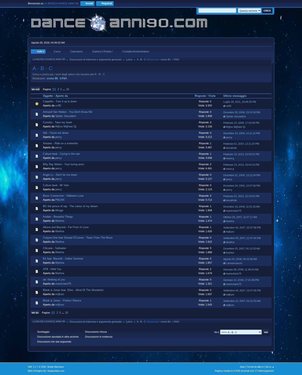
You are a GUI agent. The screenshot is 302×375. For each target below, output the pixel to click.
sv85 (58, 105)
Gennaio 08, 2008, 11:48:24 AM (240, 269)
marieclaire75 (233, 210)
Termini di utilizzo (255, 367)
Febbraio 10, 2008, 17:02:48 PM (241, 122)
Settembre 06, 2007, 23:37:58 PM (242, 227)
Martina (59, 220)
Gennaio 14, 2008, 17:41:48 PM (241, 280)
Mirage (59, 210)
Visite (212, 95)
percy (58, 136)
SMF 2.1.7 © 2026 (37, 367)
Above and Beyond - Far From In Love (66, 227)
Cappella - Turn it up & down (60, 101)
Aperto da (61, 95)
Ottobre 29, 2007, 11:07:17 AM (240, 217)
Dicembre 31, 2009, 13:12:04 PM (241, 175)
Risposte (200, 95)
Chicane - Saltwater (54, 248)
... (64, 89)
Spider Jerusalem (65, 116)
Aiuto (242, 367)
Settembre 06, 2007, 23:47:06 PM (242, 290)
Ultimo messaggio (235, 95)
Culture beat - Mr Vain (56, 185)
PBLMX (60, 199)
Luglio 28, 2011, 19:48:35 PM (239, 101)
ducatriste (231, 148)
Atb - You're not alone (55, 132)
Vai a (216, 332)
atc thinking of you (54, 279)
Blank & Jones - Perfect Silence (62, 300)
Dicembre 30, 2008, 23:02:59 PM (241, 112)
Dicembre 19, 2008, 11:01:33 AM (241, 206)
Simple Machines (55, 367)
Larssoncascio (234, 263)
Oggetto (48, 95)
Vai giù (35, 89)
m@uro (230, 231)
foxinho (230, 221)
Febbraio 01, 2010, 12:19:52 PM (241, 196)
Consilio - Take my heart (57, 122)
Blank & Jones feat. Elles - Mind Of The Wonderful (73, 290)
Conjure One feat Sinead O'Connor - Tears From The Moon (78, 237)
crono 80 (166, 59)
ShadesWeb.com (55, 371)
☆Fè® (175, 59)
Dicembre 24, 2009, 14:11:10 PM (241, 133)
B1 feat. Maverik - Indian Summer (63, 258)
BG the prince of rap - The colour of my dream (70, 206)
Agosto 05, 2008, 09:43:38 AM (240, 259)
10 (67, 89)
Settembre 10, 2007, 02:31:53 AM (242, 301)
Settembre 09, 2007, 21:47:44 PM (242, 238)
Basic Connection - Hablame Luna (63, 195)
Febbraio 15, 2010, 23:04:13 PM (241, 164)
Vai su (35, 313)
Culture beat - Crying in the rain (61, 153)
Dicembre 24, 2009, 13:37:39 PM (241, 185)
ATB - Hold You (52, 269)
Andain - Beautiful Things (58, 216)
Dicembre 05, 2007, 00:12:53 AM (241, 248)
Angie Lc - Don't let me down (60, 174)
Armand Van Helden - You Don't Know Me (67, 111)
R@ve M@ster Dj (65, 126)
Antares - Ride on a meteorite (60, 143)
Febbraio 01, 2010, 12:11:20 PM (241, 143)
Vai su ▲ (269, 367)
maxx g (230, 158)
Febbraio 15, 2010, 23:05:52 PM (241, 154)
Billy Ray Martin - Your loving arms (63, 164)
